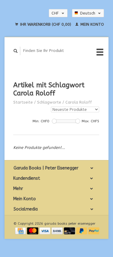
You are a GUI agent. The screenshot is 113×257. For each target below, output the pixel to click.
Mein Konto (91, 24)
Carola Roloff (78, 102)
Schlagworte (49, 102)
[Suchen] (15, 51)
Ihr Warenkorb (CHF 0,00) (45, 24)
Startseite (23, 102)
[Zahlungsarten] (21, 230)
